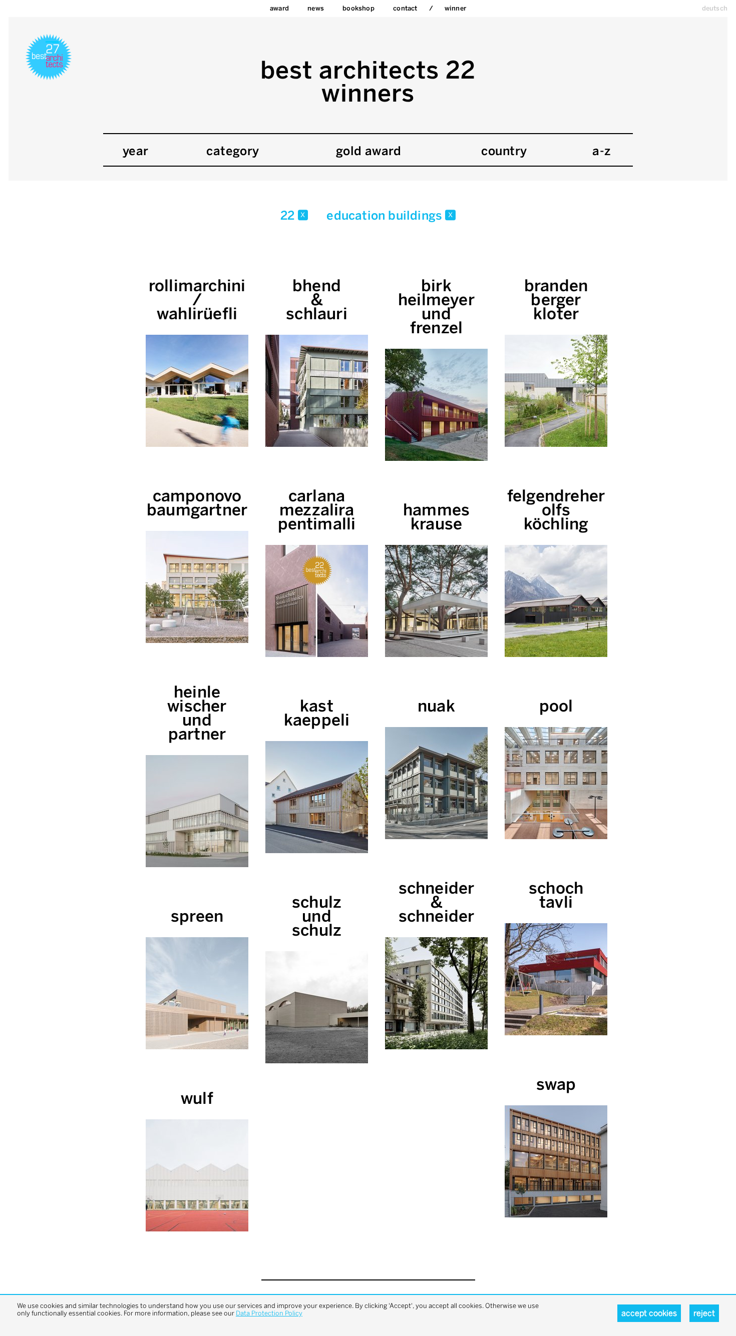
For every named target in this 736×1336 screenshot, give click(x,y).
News (315, 8)
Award (279, 8)
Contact (405, 8)
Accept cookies (649, 1313)
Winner (455, 8)
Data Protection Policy (269, 1313)
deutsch (714, 8)
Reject (704, 1313)
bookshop (358, 8)
